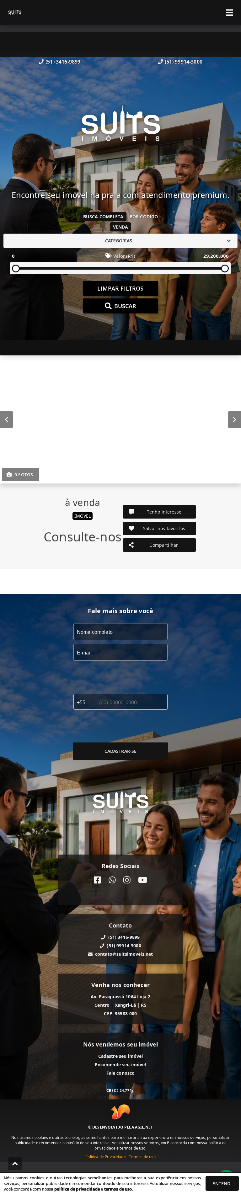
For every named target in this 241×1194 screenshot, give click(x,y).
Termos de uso (142, 1156)
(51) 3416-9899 (63, 61)
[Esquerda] (6, 419)
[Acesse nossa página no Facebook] (97, 880)
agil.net (144, 1127)
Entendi (222, 1183)
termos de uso (118, 1189)
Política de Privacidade (105, 1156)
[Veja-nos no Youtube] (142, 880)
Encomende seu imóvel (120, 1064)
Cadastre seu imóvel (120, 1056)
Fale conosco (120, 1073)
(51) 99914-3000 (183, 61)
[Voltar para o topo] (15, 1163)
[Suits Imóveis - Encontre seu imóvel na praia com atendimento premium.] (120, 127)
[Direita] (234, 419)
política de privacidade (77, 1189)
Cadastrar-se (120, 751)
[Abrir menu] (229, 12)
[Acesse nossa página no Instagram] (127, 880)
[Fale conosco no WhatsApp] (112, 880)
